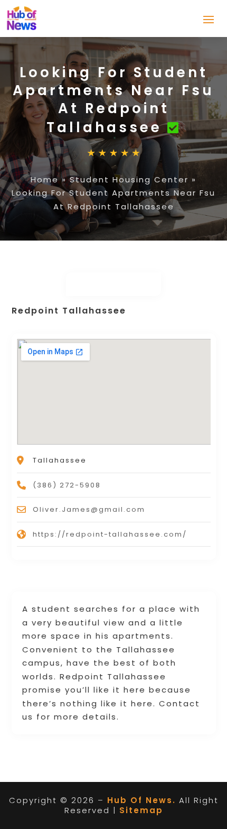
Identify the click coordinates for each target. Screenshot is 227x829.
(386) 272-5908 (67, 485)
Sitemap (141, 810)
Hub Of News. (141, 800)
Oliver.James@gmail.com (89, 509)
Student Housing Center (129, 179)
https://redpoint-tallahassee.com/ (110, 534)
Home (45, 179)
